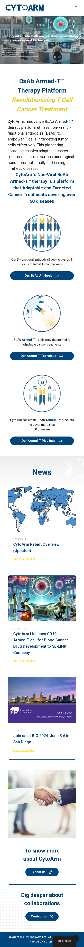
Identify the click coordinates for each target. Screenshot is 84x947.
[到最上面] (75, 938)
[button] (37, 61)
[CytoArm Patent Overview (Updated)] (42, 509)
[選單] (77, 8)
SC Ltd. (49, 941)
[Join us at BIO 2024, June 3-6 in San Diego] (42, 700)
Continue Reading (24, 559)
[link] (42, 40)
